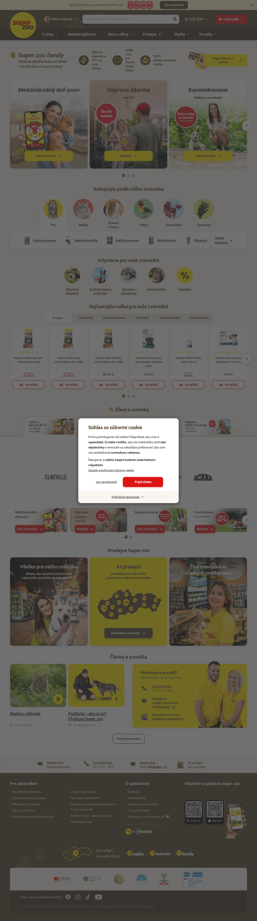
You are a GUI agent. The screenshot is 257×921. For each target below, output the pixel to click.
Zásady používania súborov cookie (111, 470)
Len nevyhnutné (106, 482)
